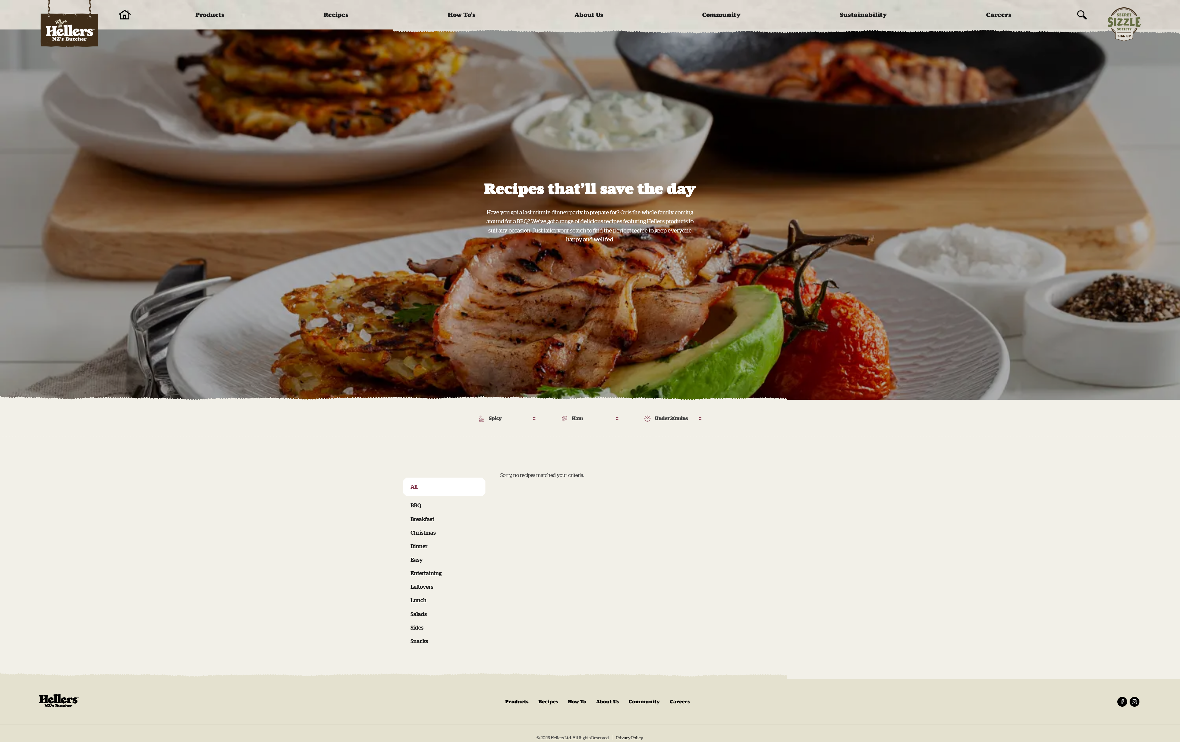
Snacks (419, 641)
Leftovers (422, 587)
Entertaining (426, 573)
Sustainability (863, 14)
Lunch (419, 600)
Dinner (419, 546)
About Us (589, 14)
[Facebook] (1122, 702)
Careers (998, 14)
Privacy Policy (629, 737)
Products (209, 14)
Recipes (336, 14)
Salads (419, 614)
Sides (417, 627)
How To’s (461, 14)
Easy (417, 559)
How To (577, 702)
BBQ (416, 505)
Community (721, 14)
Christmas (423, 532)
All (414, 487)
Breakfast (422, 519)
